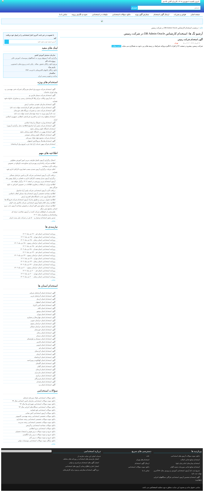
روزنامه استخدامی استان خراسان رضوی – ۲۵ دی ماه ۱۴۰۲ (34, 243)
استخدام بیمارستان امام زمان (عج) (188, 463)
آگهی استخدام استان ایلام (46, 308)
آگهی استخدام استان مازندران (45, 372)
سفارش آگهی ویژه (142, 14)
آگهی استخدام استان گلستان (45, 363)
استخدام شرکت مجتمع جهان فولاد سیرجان (40, 138)
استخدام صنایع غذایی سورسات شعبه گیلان (185, 467)
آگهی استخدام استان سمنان (45, 336)
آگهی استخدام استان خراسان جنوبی (42, 320)
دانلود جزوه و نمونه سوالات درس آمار (42, 438)
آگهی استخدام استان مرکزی (45, 375)
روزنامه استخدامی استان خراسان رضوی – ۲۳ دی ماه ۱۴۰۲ (34, 255)
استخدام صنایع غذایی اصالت (190, 460)
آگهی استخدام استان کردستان (45, 351)
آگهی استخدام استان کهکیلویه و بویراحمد (41, 360)
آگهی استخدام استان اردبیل (45, 299)
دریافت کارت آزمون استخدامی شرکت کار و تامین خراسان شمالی (32, 175)
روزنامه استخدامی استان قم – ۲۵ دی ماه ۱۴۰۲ (39, 246)
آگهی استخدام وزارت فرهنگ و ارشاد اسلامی (39, 123)
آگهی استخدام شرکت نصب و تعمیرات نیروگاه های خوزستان (34, 110)
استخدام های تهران (142, 460)
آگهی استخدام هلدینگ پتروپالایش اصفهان (41, 141)
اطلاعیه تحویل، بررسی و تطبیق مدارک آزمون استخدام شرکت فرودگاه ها (30, 200)
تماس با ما (63, 14)
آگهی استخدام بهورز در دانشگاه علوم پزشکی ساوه (37, 132)
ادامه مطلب (116, 46)
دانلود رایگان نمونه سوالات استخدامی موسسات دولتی (36, 441)
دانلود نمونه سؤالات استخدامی (138, 467)
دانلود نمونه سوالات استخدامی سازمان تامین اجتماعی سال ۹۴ (33, 401)
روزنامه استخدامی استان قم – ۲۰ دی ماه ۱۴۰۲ (39, 271)
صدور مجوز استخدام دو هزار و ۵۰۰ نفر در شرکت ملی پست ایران (32, 218)
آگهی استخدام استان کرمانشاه (44, 357)
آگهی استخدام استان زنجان (46, 333)
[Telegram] (12, 487)
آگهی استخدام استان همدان (45, 382)
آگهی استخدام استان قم (47, 348)
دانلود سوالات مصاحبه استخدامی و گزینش (40, 425)
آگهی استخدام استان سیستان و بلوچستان (41, 339)
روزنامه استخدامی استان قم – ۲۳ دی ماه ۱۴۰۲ (39, 252)
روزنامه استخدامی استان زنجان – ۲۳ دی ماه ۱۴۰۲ (37, 261)
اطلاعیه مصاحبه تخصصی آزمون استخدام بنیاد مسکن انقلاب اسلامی (32, 193)
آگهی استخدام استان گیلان (46, 366)
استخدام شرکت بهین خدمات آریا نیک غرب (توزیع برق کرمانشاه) (33, 144)
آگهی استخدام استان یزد (47, 385)
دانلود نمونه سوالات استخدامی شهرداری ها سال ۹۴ (37, 404)
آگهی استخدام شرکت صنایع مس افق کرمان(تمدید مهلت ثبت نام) (32, 107)
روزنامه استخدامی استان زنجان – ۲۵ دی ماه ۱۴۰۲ (37, 240)
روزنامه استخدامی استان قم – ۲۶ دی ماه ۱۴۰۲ (39, 234)
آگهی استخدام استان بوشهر (45, 311)
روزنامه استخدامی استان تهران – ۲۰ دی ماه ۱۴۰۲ (38, 274)
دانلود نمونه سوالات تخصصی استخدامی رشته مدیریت (36, 422)
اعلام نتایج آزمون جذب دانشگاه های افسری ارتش (38, 196)
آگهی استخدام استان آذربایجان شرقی (42, 293)
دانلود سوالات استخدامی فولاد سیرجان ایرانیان (39, 398)
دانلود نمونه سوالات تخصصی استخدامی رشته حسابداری (36, 419)
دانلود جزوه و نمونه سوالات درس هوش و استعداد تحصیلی (35, 431)
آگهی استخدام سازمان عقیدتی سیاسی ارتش (39, 104)
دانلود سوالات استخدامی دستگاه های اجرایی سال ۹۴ (37, 407)
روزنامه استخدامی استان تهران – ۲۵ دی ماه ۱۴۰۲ (38, 237)
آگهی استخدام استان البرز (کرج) (44, 305)
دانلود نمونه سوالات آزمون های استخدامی (185, 456)
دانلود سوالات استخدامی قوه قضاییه (42, 410)
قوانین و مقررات (180, 14)
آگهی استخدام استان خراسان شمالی (42, 326)
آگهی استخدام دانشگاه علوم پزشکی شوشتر (40, 135)
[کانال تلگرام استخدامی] (102, 21)
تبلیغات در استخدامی (100, 14)
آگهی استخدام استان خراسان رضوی (42, 323)
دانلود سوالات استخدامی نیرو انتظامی (42, 428)
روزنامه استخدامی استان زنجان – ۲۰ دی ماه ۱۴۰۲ (37, 277)
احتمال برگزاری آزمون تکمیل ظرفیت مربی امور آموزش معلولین (32, 160)
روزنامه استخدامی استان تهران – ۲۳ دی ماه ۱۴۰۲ (38, 258)
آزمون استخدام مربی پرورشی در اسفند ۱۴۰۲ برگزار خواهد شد (33, 181)
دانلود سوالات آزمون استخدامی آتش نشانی (40, 413)
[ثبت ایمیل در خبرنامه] (7, 42)
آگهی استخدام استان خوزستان (44, 330)
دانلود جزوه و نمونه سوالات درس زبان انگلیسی (39, 434)
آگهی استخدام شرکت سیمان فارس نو (42, 95)
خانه (201, 28)
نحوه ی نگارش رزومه (80, 14)
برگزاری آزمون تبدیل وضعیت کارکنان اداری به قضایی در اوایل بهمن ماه (30, 178)
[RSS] (6, 487)
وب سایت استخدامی (157, 487)
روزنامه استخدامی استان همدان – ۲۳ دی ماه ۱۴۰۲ (37, 264)
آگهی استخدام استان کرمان (45, 354)
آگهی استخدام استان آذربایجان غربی (42, 296)
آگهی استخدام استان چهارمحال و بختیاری (41, 317)
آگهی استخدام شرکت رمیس (190, 39)
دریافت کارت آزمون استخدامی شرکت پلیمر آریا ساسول (35, 190)
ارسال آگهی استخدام (162, 14)
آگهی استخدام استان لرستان (45, 369)
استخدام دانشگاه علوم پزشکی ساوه (42, 129)
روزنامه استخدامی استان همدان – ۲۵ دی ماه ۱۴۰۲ (37, 249)
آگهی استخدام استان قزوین (45, 345)
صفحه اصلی (195, 14)
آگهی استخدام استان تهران (46, 314)
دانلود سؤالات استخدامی (121, 14)
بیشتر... (52, 147)
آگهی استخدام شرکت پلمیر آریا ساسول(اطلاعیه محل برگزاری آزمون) (31, 126)
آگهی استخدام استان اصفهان (45, 302)
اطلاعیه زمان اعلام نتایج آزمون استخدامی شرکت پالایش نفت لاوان (32, 203)
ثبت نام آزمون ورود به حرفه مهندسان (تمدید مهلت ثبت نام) (34, 113)
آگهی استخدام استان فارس (46, 342)
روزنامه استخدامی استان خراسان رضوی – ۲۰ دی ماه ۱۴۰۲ (34, 267)
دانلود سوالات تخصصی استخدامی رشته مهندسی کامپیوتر (35, 416)
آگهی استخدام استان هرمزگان (45, 379)
